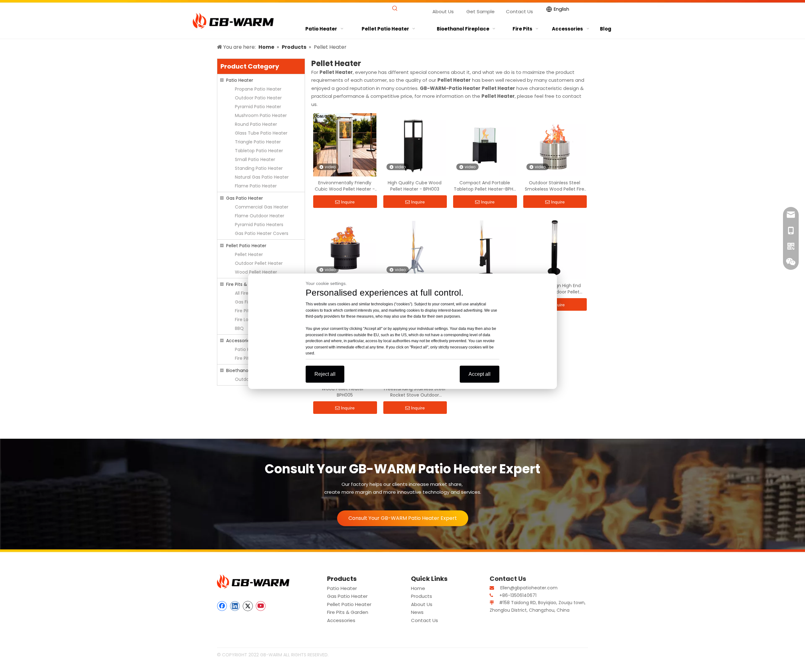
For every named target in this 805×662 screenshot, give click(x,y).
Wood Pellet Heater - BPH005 (345, 392)
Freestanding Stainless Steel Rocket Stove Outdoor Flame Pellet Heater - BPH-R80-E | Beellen (414, 392)
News (417, 612)
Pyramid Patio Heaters (259, 224)
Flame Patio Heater (256, 186)
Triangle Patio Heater (258, 142)
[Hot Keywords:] (394, 8)
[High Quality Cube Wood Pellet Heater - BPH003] (415, 144)
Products (421, 596)
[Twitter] (248, 606)
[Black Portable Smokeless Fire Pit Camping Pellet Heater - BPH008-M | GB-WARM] (344, 247)
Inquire (348, 201)
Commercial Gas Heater (261, 207)
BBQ (239, 328)
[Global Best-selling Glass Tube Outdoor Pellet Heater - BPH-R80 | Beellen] (415, 247)
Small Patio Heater (255, 159)
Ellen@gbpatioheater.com (529, 588)
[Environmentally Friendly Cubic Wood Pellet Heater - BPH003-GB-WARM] (344, 144)
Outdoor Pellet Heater (259, 263)
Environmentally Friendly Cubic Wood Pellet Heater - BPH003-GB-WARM (345, 186)
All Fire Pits (246, 293)
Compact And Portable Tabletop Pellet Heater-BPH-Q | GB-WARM (485, 186)
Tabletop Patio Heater (259, 150)
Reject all (325, 373)
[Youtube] (261, 606)
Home (418, 588)
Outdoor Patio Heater (258, 98)
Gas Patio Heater (244, 198)
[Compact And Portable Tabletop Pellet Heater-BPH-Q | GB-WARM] (484, 144)
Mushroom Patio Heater (261, 115)
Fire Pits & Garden (245, 284)
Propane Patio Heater (258, 89)
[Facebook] (222, 606)
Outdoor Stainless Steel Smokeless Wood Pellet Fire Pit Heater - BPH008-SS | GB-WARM (554, 186)
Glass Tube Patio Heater (261, 133)
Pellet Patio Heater (246, 245)
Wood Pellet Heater (256, 272)
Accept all (480, 373)
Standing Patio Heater (259, 168)
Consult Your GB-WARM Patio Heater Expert (402, 518)
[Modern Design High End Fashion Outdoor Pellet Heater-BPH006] (554, 247)
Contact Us (519, 11)
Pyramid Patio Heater (258, 106)
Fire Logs (244, 319)
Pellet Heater (249, 254)
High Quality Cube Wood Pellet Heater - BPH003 (414, 186)
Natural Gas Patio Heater (262, 177)
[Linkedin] (235, 606)
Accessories (239, 340)
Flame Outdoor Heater (259, 216)
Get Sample (480, 11)
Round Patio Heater (256, 124)
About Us (443, 11)
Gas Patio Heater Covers (261, 233)
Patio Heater (239, 80)
